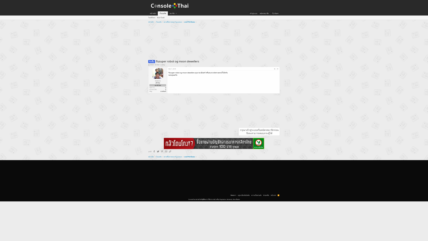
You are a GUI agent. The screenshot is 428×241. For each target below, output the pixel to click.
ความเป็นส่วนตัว (256, 195)
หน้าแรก (273, 195)
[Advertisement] (214, 40)
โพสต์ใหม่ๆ (151, 18)
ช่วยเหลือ (266, 195)
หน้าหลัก (153, 13)
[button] (176, 13)
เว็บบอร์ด (162, 13)
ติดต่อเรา (233, 195)
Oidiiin (152, 65)
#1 (278, 69)
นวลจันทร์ (163, 91)
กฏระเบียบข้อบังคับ (244, 195)
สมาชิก (172, 13)
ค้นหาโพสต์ (160, 18)
